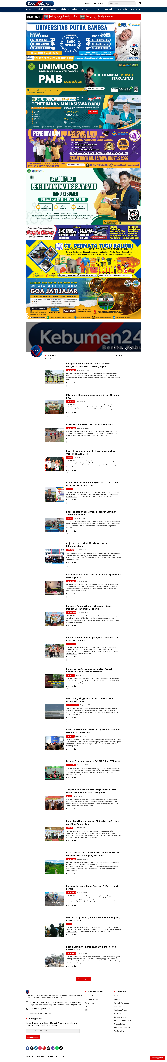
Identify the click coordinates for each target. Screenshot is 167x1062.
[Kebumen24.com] (40, 3)
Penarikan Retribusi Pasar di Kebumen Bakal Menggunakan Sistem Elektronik (88, 607)
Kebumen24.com (91, 999)
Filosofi (117, 999)
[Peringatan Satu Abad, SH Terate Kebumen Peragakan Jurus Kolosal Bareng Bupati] (54, 377)
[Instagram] (40, 1048)
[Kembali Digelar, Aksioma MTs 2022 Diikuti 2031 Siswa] (54, 773)
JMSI (86, 1010)
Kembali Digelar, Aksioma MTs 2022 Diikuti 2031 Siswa (93, 761)
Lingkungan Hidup (72, 705)
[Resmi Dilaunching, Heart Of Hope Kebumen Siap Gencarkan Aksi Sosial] (54, 464)
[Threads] (48, 1048)
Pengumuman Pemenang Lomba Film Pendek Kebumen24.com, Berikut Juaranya (89, 670)
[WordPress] (36, 1048)
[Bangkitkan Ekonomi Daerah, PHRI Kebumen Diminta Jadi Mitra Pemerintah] (54, 834)
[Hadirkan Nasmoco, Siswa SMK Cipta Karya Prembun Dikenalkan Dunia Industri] (54, 743)
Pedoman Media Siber (122, 1020)
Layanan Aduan (120, 1017)
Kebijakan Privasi (120, 1010)
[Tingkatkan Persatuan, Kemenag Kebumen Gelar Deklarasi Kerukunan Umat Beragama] (54, 803)
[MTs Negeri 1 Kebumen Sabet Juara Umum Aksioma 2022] (54, 407)
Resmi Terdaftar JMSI (122, 1027)
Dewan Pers (89, 1003)
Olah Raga (70, 550)
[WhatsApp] (126, 348)
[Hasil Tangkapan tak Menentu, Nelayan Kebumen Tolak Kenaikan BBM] (54, 525)
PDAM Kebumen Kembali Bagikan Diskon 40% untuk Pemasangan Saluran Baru (92, 484)
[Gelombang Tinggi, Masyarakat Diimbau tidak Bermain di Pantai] (54, 711)
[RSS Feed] (135, 348)
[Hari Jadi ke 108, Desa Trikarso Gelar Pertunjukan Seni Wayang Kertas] (54, 588)
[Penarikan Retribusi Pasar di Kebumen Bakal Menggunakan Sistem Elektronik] (54, 619)
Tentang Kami (119, 1031)
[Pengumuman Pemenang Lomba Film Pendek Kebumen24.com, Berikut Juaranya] (54, 681)
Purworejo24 (89, 996)
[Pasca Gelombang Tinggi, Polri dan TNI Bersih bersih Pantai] (54, 899)
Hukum (69, 796)
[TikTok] (61, 1048)
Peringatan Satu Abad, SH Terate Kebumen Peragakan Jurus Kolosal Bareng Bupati (88, 365)
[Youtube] (122, 348)
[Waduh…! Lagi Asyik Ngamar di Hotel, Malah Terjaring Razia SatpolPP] (54, 930)
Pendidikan (70, 401)
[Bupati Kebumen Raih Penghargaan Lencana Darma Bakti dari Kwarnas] (54, 651)
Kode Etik (117, 1013)
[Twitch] (53, 1048)
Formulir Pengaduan (122, 1003)
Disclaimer (118, 996)
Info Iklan (117, 1006)
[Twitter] (118, 348)
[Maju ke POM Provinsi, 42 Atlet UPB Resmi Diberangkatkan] (54, 556)
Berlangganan (33, 1037)
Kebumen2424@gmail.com (40, 1013)
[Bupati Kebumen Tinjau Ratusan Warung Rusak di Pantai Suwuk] (54, 960)
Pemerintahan (71, 370)
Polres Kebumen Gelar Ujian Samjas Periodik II (89, 424)
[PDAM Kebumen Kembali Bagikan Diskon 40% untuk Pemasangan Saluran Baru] (54, 494)
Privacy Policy (119, 1024)
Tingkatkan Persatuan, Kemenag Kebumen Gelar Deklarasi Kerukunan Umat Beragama (91, 791)
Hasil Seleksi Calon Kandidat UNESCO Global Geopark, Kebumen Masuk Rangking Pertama (93, 854)
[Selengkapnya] (54, 992)
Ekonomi (69, 457)
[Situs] (131, 348)
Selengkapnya (83, 979)
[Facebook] (114, 348)
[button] (134, 3)
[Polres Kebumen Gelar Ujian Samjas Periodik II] (54, 435)
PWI (86, 1006)
